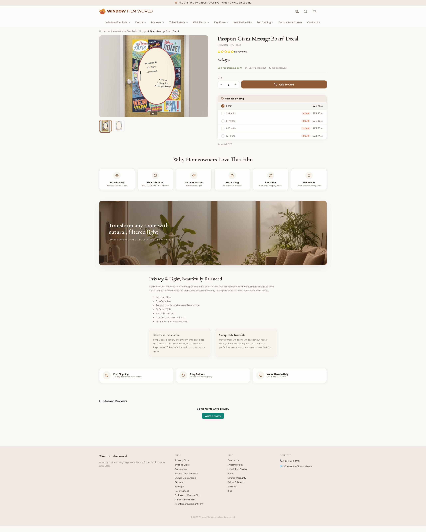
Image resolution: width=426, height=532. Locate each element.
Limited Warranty (236, 478)
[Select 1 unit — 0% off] (222, 106)
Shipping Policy (235, 464)
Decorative (181, 469)
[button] (226, 51)
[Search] (306, 11)
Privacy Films (182, 460)
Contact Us (233, 460)
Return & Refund (235, 482)
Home (102, 31)
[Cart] (314, 11)
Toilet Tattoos (182, 491)
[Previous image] (104, 76)
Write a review (213, 416)
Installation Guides (237, 469)
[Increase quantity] (235, 84)
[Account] (297, 11)
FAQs (230, 473)
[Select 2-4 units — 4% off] (222, 113)
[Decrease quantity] (221, 84)
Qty (220, 78)
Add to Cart (286, 84)
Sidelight (179, 486)
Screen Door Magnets (186, 473)
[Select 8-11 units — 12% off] (222, 128)
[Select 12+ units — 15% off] (222, 136)
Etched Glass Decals (185, 478)
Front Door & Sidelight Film (189, 504)
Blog (229, 491)
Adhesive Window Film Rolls (122, 31)
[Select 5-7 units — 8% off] (222, 121)
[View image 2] (119, 126)
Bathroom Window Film (187, 495)
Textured (179, 482)
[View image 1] (105, 126)
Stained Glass (182, 464)
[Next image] (203, 76)
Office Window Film (185, 499)
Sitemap (231, 486)
